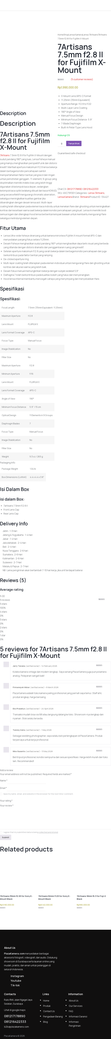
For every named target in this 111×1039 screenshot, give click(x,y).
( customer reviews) (82, 79)
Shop (66, 34)
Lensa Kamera (76, 34)
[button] (108, 5)
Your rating (6, 800)
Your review (6, 805)
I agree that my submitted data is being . (30, 832)
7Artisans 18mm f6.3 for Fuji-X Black (91, 897)
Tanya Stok (73, 143)
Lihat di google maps (14, 1010)
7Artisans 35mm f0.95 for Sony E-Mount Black (16, 897)
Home (60, 34)
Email (3, 787)
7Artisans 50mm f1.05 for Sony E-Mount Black (54, 897)
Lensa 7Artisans (90, 34)
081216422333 (90, 189)
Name (3, 780)
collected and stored (48, 832)
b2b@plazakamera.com (16, 1026)
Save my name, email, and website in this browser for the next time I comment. (38, 794)
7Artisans (84, 196)
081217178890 (74, 189)
